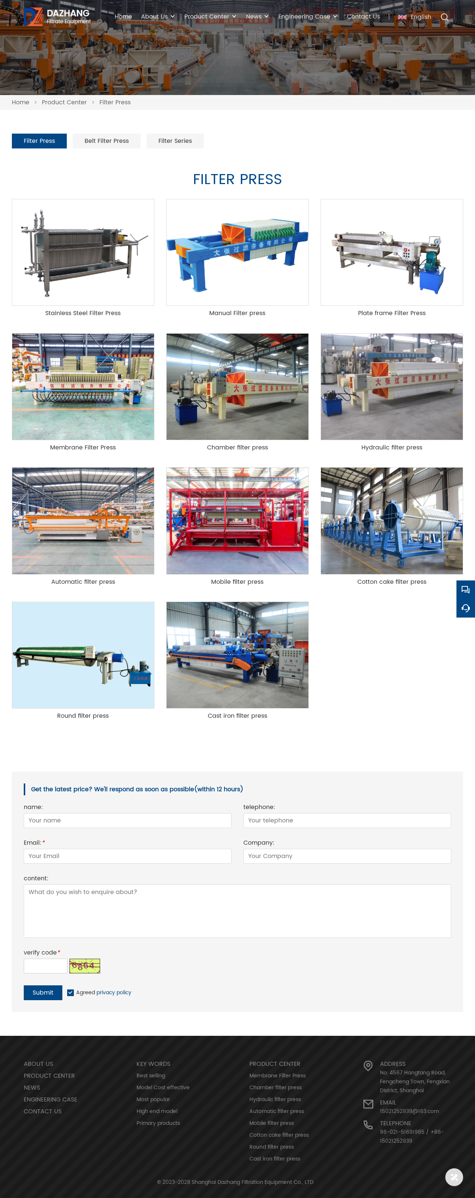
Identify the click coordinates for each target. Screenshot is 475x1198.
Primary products (158, 1123)
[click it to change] (84, 966)
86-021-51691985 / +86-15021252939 (412, 1136)
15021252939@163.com (409, 1111)
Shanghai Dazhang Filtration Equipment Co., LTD (253, 1182)
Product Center (64, 102)
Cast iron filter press (274, 1159)
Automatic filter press (276, 1111)
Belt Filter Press (107, 141)
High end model (157, 1111)
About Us (38, 1064)
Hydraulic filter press (275, 1099)
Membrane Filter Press (277, 1075)
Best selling (151, 1075)
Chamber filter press (275, 1087)
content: (36, 879)
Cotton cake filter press (279, 1135)
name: (33, 808)
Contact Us (363, 17)
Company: (259, 844)
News (32, 1088)
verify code (42, 954)
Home (123, 17)
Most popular (153, 1099)
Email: (34, 844)
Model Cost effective (163, 1087)
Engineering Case (50, 1099)
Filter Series (175, 141)
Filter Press (115, 102)
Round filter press (271, 1147)
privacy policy (113, 992)
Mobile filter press (271, 1123)
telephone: (259, 808)
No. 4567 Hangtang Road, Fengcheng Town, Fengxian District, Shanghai (415, 1081)
